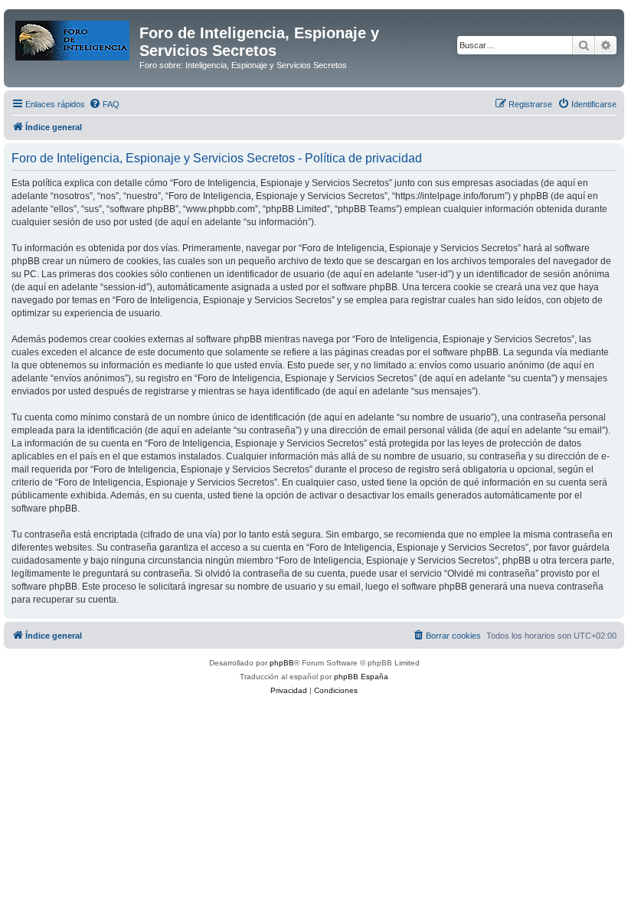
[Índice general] (73, 37)
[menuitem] (104, 104)
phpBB (282, 663)
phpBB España (361, 676)
